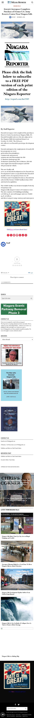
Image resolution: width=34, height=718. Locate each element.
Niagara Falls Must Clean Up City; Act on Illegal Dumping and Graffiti (16, 537)
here (11, 229)
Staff (14, 17)
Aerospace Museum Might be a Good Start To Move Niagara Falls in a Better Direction (17, 565)
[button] (31, 298)
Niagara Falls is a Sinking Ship (10, 656)
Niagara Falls (17, 6)
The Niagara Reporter (22, 712)
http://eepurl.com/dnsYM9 (17, 99)
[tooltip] (8, 235)
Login (31, 272)
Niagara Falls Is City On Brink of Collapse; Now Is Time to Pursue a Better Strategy (16, 624)
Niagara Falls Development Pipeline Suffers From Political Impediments (16, 593)
